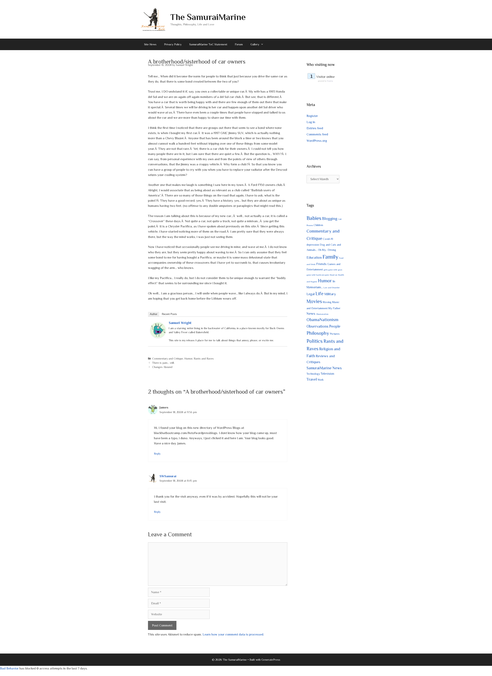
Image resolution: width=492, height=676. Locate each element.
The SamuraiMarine (208, 17)
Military (330, 294)
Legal (311, 294)
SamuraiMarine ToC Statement (208, 44)
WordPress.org (317, 140)
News (311, 313)
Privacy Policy (173, 44)
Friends (321, 264)
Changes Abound (162, 367)
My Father (334, 308)
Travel (312, 379)
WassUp (330, 81)
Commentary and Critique (167, 358)
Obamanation (322, 314)
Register (312, 116)
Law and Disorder (331, 287)
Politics (315, 341)
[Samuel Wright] (158, 337)
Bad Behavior (9, 668)
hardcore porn (322, 275)
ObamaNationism (322, 319)
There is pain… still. (163, 362)
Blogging (329, 218)
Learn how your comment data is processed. (233, 634)
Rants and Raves (204, 358)
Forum (239, 44)
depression (313, 244)
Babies (314, 218)
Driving (332, 249)
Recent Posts (169, 314)
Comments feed (317, 134)
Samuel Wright (180, 323)
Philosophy (318, 333)
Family (330, 257)
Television (327, 373)
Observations (317, 326)
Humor (188, 358)
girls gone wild (330, 269)
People (334, 326)
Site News (150, 44)
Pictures (335, 333)
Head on (333, 275)
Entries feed (315, 128)
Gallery (254, 44)
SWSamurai (168, 476)
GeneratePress (270, 659)
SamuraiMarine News (324, 368)
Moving (327, 302)
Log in (311, 122)
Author (153, 314)
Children (318, 225)
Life (319, 293)
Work (321, 379)
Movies (314, 301)
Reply (157, 453)
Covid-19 (328, 238)
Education (314, 257)
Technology (313, 373)
